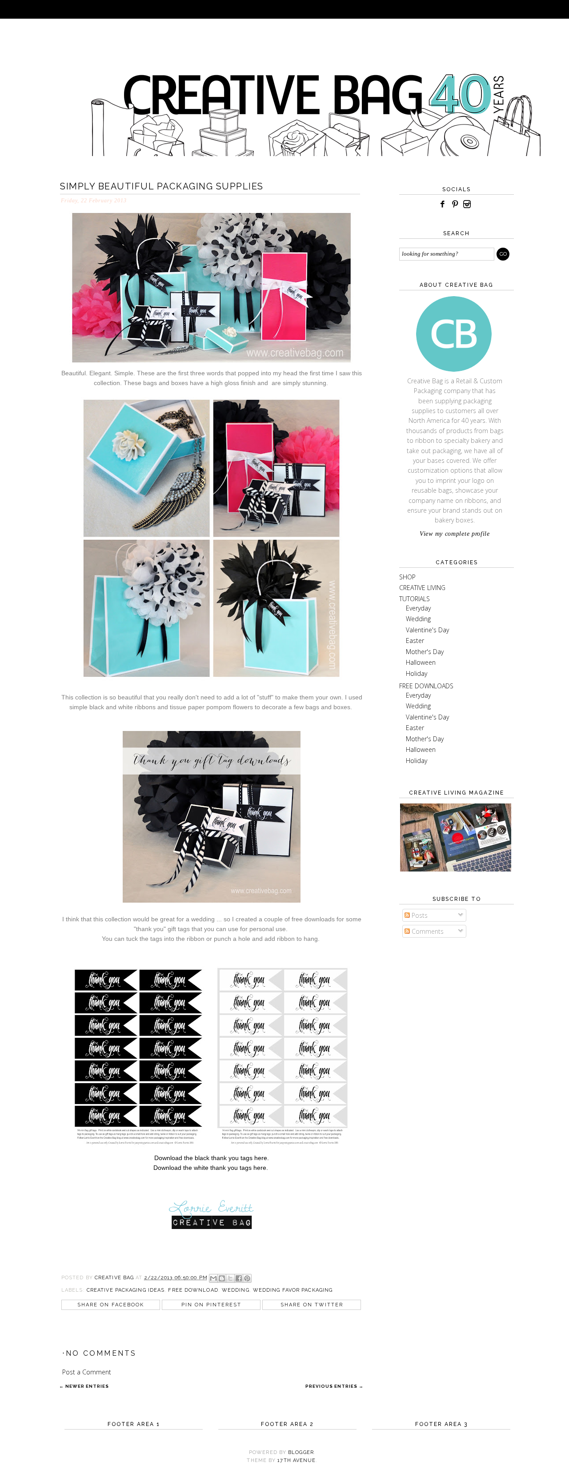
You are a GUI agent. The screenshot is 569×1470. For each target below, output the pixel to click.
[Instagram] (467, 204)
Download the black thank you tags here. (211, 1157)
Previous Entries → (334, 1386)
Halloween (421, 662)
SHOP (407, 577)
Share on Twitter (311, 1305)
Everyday (418, 608)
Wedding (418, 619)
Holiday (416, 673)
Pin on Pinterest (211, 1305)
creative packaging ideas (125, 1290)
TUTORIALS (414, 598)
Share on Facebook (110, 1305)
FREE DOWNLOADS (426, 686)
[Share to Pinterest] (247, 1278)
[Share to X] (230, 1278)
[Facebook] (442, 204)
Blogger (301, 1452)
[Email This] (213, 1278)
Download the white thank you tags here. (210, 1167)
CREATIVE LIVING (422, 587)
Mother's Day (425, 651)
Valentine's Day (427, 630)
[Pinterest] (454, 204)
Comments (427, 931)
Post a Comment (86, 1372)
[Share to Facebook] (238, 1278)
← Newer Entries (84, 1386)
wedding (235, 1290)
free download (193, 1290)
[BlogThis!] (221, 1278)
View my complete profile (455, 533)
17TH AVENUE (296, 1460)
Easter (415, 640)
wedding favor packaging (293, 1290)
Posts (419, 915)
